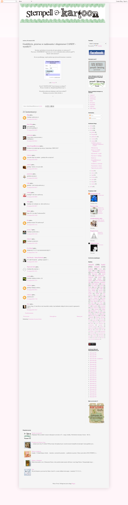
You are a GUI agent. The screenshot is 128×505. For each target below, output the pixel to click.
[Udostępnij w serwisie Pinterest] (53, 106)
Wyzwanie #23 (93, 395)
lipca (92, 170)
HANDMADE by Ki (95, 193)
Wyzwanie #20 (93, 389)
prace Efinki (93, 334)
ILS (94, 312)
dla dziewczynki (94, 315)
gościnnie (101, 304)
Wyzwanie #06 (93, 362)
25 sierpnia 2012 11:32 (32, 224)
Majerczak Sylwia (31, 267)
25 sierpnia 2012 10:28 (32, 215)
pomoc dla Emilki (91, 339)
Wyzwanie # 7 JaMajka (96, 155)
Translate (100, 46)
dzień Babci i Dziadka (93, 331)
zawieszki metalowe (92, 326)
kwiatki (90, 293)
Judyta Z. (29, 239)
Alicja (28, 201)
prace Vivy (102, 301)
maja (92, 175)
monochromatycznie (100, 332)
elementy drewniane (100, 317)
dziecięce (101, 292)
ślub (102, 296)
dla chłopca (100, 312)
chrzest (91, 318)
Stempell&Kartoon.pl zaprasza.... (96, 160)
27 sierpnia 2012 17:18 (32, 299)
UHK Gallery (93, 108)
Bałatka (29, 211)
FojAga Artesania (94, 243)
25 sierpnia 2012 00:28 (32, 159)
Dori (28, 220)
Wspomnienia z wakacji (96, 166)
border (89, 287)
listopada (93, 134)
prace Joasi (94, 272)
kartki (103, 265)
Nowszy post (26, 316)
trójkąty (103, 309)
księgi (97, 318)
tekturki (91, 265)
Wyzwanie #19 (93, 387)
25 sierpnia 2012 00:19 (32, 130)
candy (92, 303)
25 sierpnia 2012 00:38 (32, 178)
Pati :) (28, 304)
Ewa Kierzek (30, 248)
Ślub (33, 469)
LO (96, 270)
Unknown (29, 155)
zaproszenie (101, 336)
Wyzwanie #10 (93, 370)
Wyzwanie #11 (93, 372)
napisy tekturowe (94, 307)
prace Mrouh (94, 301)
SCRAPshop (93, 99)
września (93, 139)
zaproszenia (100, 244)
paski (91, 329)
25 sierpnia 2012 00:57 (32, 187)
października (94, 136)
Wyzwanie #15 (93, 379)
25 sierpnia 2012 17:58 (32, 252)
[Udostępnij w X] (50, 106)
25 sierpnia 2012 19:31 (32, 271)
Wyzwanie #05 (93, 360)
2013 (91, 128)
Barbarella (102, 272)
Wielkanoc (103, 300)
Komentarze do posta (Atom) (34, 319)
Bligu (28, 115)
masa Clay (96, 314)
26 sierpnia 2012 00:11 (32, 289)
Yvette (53, 82)
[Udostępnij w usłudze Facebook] (51, 106)
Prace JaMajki (91, 290)
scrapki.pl (92, 106)
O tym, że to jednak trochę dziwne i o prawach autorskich (101, 210)
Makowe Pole (91, 328)
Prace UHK (102, 321)
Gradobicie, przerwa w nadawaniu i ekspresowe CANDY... (97, 144)
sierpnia (93, 141)
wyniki (90, 279)
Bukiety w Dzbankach (37, 460)
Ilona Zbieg (30, 124)
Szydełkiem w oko (95, 311)
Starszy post (79, 316)
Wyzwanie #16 (93, 381)
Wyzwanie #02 (93, 354)
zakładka (97, 329)
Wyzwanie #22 (93, 393)
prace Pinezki (99, 280)
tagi (89, 282)
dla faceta (103, 328)
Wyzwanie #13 (93, 375)
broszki (98, 337)
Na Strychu (92, 102)
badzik (101, 285)
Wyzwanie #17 (93, 383)
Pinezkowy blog (94, 206)
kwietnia (93, 177)
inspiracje (102, 270)
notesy (97, 295)
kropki (102, 315)
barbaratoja (30, 135)
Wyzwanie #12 (93, 374)
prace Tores (100, 303)
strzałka (101, 288)
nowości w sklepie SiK (93, 298)
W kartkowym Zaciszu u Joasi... (39, 442)
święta (103, 295)
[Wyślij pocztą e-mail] (46, 106)
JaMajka (97, 293)
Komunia (102, 320)
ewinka (28, 276)
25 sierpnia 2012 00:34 (32, 169)
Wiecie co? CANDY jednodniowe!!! (95, 150)
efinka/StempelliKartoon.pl (33, 146)
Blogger (73, 483)
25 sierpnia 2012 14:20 (32, 234)
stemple (97, 267)
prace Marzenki (94, 296)
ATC (102, 329)
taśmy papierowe (92, 304)
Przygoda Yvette (94, 231)
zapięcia (98, 339)
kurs (89, 320)
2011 (91, 186)
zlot (89, 337)
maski (89, 270)
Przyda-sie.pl (93, 97)
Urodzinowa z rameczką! (96, 163)
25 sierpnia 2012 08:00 (32, 196)
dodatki (90, 314)
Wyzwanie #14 (93, 377)
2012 (91, 130)
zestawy (101, 326)
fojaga (101, 287)
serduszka (96, 309)
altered (97, 328)
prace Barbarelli (92, 288)
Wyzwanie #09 (93, 368)
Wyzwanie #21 (93, 391)
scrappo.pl (92, 95)
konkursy (92, 332)
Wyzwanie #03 (93, 356)
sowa (89, 336)
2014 (91, 126)
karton (90, 269)
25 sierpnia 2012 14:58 (32, 243)
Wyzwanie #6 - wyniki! (96, 153)
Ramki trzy (93, 158)
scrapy (103, 284)
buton (95, 287)
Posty (92, 115)
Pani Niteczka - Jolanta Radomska (35, 257)
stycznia (93, 184)
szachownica (91, 325)
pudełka (103, 314)
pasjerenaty (30, 174)
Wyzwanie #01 (93, 353)
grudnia (93, 132)
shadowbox (100, 334)
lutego (92, 181)
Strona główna (53, 316)
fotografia (90, 321)
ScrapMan (95, 306)
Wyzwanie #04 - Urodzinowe (96, 358)
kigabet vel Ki (91, 292)
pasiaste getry (101, 195)
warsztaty (100, 325)
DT (89, 306)
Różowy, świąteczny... (37, 451)
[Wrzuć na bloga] (48, 106)
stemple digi (95, 320)
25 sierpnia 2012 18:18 (32, 261)
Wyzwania (94, 274)
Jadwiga (29, 192)
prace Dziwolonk (94, 300)
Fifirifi (91, 100)
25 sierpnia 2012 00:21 (32, 141)
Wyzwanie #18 (93, 385)
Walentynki (90, 317)
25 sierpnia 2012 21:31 (32, 280)
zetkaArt (29, 164)
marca (92, 179)
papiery (90, 280)
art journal (102, 306)
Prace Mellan (94, 285)
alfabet (91, 323)
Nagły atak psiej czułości (96, 168)
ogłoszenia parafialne (99, 282)
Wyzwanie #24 (93, 396)
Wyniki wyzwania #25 (37, 433)
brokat (103, 298)
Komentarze (93, 118)
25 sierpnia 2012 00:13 (32, 119)
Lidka (28, 183)
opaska (102, 337)
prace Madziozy (99, 323)
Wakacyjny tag (94, 147)
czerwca (93, 173)
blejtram (93, 337)
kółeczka (96, 321)
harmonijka (102, 331)
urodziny (95, 336)
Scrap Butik (92, 104)
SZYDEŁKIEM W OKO (96, 218)
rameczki (101, 290)
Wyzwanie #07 (93, 364)
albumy (99, 279)
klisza (102, 318)
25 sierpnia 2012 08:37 (32, 206)
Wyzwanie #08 (93, 366)
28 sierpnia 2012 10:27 (32, 310)
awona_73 (29, 229)
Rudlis (100, 277)
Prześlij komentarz (29, 313)
